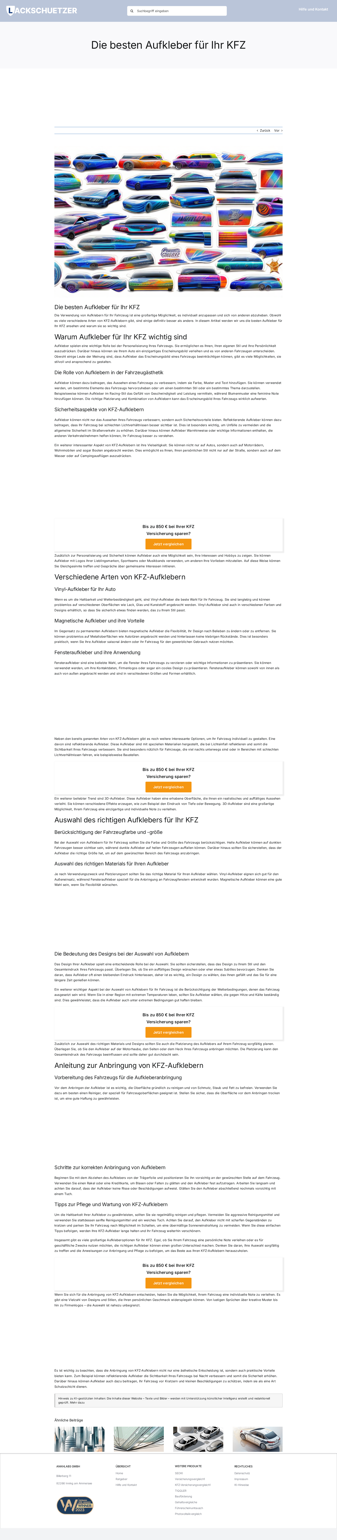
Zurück (265, 130)
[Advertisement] (168, 97)
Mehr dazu (77, 1402)
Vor (276, 130)
